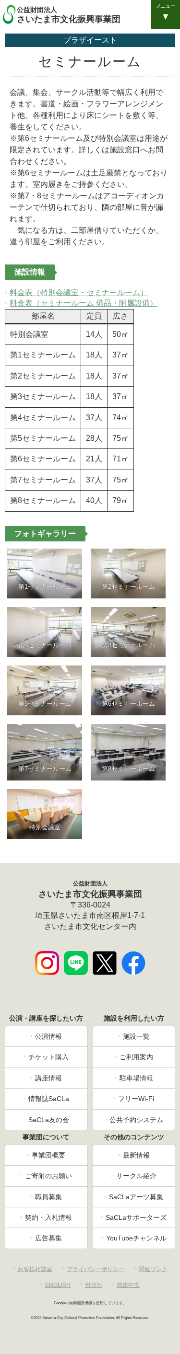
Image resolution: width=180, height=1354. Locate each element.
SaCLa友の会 (48, 1120)
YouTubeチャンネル (136, 1238)
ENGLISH (58, 1285)
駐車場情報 (136, 1078)
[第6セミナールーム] (128, 690)
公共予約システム (136, 1120)
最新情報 (136, 1155)
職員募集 (48, 1197)
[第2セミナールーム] (128, 573)
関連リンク (153, 1269)
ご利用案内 (136, 1057)
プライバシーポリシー (95, 1269)
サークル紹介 (136, 1176)
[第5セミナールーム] (44, 690)
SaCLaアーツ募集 (136, 1197)
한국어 (93, 1285)
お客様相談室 (35, 1269)
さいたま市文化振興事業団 (68, 15)
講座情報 (48, 1078)
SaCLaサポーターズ (136, 1217)
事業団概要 (48, 1155)
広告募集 (48, 1238)
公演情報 (48, 1036)
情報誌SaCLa (48, 1098)
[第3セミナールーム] (44, 632)
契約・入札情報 (48, 1217)
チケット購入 (48, 1057)
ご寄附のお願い (48, 1176)
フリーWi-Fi (136, 1098)
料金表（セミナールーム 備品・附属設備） (83, 303)
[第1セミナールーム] (44, 573)
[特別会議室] (44, 814)
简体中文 (128, 1285)
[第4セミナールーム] (128, 632)
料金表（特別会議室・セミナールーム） (79, 292)
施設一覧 (136, 1036)
